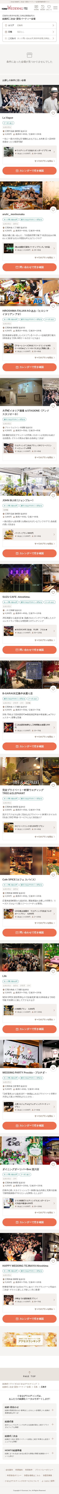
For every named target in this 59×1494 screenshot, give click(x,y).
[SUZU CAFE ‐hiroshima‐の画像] (29, 578)
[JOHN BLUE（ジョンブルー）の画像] (29, 482)
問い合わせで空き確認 (32, 267)
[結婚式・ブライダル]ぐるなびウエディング (19, 1384)
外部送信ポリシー (14, 1475)
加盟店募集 (47, 1475)
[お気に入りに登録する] (53, 113)
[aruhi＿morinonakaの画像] (29, 195)
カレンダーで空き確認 (32, 170)
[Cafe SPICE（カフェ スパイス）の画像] (29, 861)
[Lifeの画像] (29, 957)
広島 (36, 1387)
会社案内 (9, 1470)
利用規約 (19, 1470)
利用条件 (29, 1470)
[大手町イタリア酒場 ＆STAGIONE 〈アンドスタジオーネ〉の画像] (29, 392)
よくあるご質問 (48, 1481)
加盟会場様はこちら (32, 1475)
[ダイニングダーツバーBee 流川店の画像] (29, 1150)
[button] (29, 1410)
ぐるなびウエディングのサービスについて (22, 1481)
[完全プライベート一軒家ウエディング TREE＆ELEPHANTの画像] (29, 771)
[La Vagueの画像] (29, 99)
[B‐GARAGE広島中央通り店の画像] (29, 675)
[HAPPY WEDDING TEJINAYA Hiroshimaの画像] (29, 1247)
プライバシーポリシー (44, 1470)
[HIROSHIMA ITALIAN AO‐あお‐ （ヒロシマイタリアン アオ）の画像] (29, 292)
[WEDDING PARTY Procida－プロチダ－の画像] (29, 1054)
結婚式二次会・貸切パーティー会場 (16, 1387)
